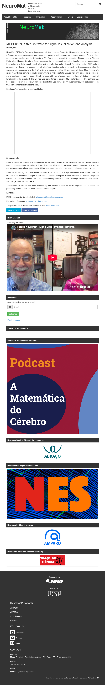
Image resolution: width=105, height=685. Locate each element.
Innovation (40, 17)
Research (27, 17)
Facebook (19, 632)
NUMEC (13, 620)
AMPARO (14, 612)
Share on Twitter (14, 210)
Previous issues (13, 320)
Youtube (18, 638)
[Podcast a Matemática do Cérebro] (52, 389)
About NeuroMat (11, 17)
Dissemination (56, 17)
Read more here (52, 205)
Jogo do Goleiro (16, 616)
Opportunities (82, 17)
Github (17, 643)
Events (70, 17)
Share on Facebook (30, 210)
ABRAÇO (14, 608)
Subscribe (13, 314)
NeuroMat (14, 5)
